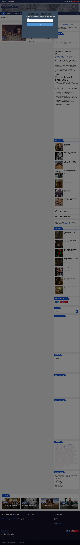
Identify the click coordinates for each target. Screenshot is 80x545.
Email (28, 18)
